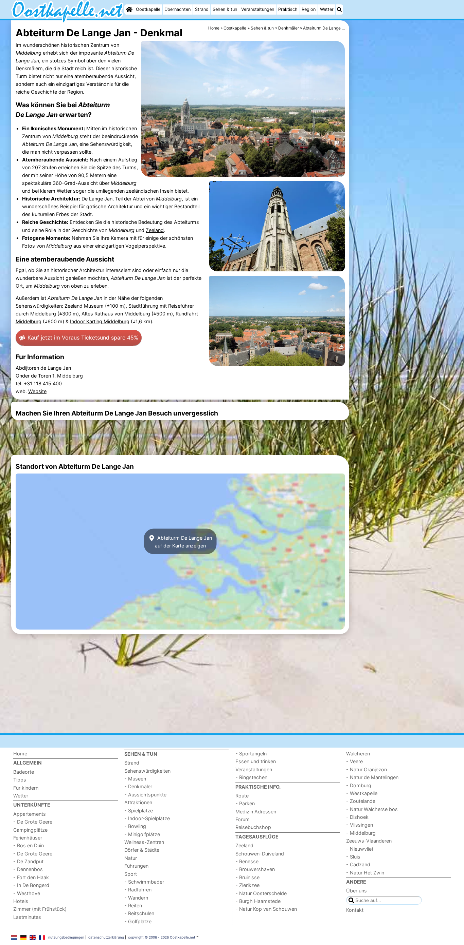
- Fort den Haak (31, 877)
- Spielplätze (138, 810)
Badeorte (23, 772)
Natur (130, 858)
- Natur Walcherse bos (372, 809)
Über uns (356, 890)
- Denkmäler (138, 786)
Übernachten (177, 9)
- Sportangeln (251, 753)
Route (242, 795)
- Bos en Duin (28, 845)
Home (20, 753)
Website (37, 391)
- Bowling (135, 826)
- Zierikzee (247, 885)
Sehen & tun (225, 9)
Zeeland (155, 230)
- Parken (245, 803)
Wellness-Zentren (144, 842)
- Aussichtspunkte (145, 794)
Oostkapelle (148, 9)
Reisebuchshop (253, 827)
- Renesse (246, 861)
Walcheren (358, 753)
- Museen (135, 779)
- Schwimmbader (144, 882)
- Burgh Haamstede (258, 901)
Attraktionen (138, 802)
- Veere (354, 761)
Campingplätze (30, 830)
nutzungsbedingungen (66, 937)
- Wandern (136, 898)
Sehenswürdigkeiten (147, 771)
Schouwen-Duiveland (259, 853)
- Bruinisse (247, 877)
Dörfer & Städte (141, 850)
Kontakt (354, 910)
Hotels (20, 901)
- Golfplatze (137, 921)
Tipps (19, 780)
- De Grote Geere (32, 822)
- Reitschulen (139, 913)
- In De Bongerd (31, 885)
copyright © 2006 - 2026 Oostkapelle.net (161, 937)
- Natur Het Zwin (365, 872)
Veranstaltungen (257, 9)
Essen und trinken (255, 761)
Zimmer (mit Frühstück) (40, 909)
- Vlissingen (359, 825)
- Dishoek (357, 817)
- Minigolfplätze (142, 834)
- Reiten (133, 905)
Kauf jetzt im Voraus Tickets (83, 337)
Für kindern (25, 788)
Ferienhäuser (27, 838)
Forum (242, 819)
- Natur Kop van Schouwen (266, 909)
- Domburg (358, 785)
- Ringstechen (251, 777)
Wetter (327, 9)
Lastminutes (27, 917)
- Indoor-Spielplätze (147, 818)
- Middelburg (361, 833)
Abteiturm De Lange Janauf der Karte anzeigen (183, 541)
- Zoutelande (360, 801)
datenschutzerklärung (106, 937)
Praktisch (288, 9)
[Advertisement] (402, 176)
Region (309, 9)
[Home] (129, 9)
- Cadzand (358, 864)
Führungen (136, 866)
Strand (202, 9)
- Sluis (353, 857)
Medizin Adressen (255, 811)
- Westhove (26, 893)
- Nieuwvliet (359, 849)
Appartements (29, 814)
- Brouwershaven (255, 869)
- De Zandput (28, 861)
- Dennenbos (28, 869)
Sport (130, 874)
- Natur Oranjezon (366, 769)
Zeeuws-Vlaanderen (369, 841)
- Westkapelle (361, 793)
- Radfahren (137, 889)
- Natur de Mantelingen (372, 777)
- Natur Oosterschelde (261, 893)
